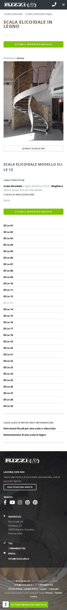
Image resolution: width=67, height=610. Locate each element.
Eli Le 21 (8, 354)
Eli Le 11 (8, 289)
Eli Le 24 (8, 373)
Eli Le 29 (8, 406)
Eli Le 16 (8, 322)
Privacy (49, 592)
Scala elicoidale (13, 186)
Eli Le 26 (8, 386)
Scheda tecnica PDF (33, 148)
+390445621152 (16, 548)
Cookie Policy (31, 589)
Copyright (54, 589)
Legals (43, 589)
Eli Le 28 (8, 399)
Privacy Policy (15, 589)
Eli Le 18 (8, 335)
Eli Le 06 (8, 257)
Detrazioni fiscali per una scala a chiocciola (29, 428)
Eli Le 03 (8, 238)
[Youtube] (12, 503)
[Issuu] (27, 503)
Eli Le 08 (8, 270)
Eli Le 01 (8, 225)
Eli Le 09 (8, 277)
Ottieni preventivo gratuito (28, 604)
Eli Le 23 (8, 367)
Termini (58, 592)
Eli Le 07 (8, 264)
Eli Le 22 (8, 360)
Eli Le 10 (8, 283)
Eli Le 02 (8, 232)
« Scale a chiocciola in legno (38, 13)
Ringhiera (57, 186)
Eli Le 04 (8, 244)
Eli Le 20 (8, 347)
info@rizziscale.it (18, 558)
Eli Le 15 (8, 315)
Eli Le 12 (8, 296)
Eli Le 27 (8, 393)
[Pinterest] (35, 503)
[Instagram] (20, 503)
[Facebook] (5, 503)
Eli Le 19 (8, 341)
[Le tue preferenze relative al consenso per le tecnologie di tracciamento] (6, 604)
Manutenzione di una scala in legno (25, 434)
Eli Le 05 (8, 251)
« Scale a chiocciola (13, 13)
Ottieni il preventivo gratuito (33, 211)
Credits (33, 596)
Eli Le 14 (8, 309)
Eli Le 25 (8, 380)
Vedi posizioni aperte (20, 487)
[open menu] (61, 5)
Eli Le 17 (8, 328)
